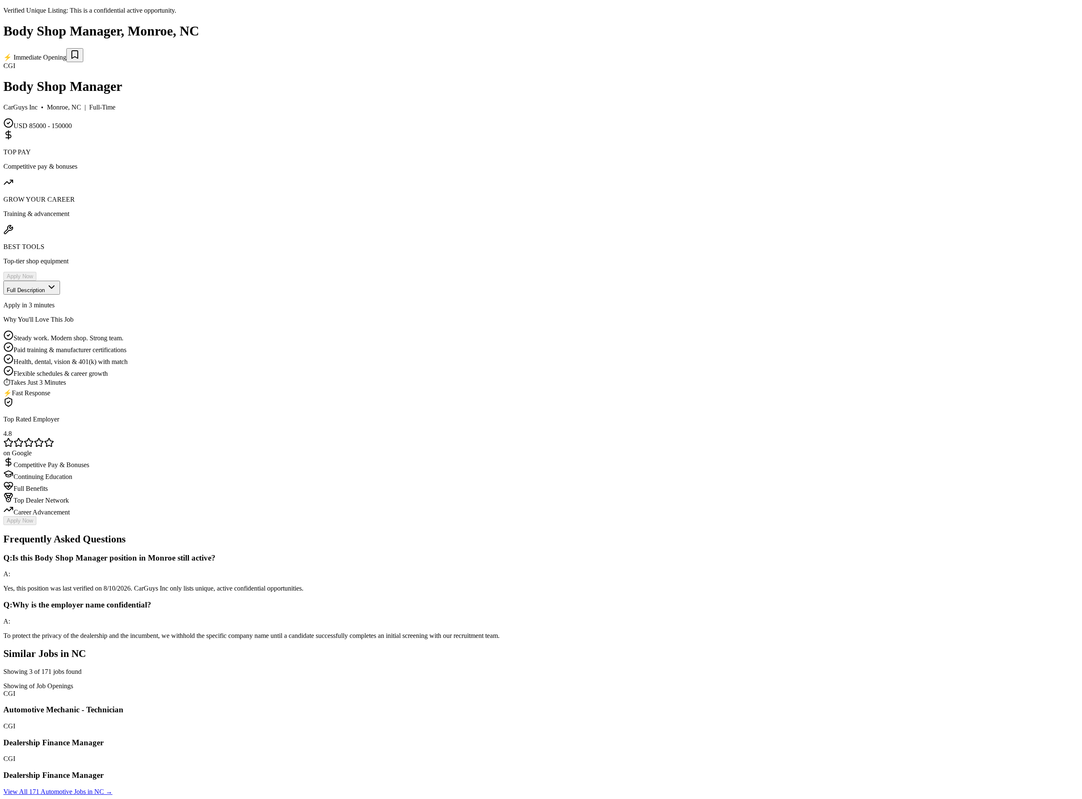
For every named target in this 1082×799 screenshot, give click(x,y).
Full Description (26, 290)
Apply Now (20, 276)
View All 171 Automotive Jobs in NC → (57, 791)
